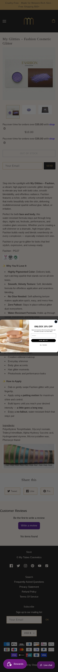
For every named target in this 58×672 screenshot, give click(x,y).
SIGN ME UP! (43, 340)
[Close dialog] (56, 321)
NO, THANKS (43, 345)
